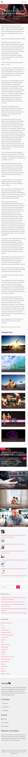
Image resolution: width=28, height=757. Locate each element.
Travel (2, 669)
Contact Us (6, 707)
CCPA (21, 750)
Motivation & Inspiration (7, 656)
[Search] (18, 587)
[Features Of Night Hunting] (13, 352)
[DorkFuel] (2, 2)
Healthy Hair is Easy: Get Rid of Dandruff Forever (13, 568)
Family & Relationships (7, 635)
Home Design (4, 647)
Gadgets (3, 639)
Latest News (4, 649)
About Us (5, 703)
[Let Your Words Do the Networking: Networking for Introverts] (2, 557)
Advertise (5, 710)
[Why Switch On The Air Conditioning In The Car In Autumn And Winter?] (14, 488)
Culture (3, 627)
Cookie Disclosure (14, 750)
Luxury (3, 654)
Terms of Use (18, 751)
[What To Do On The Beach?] (13, 371)
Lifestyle (3, 652)
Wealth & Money (5, 673)
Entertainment (7, 327)
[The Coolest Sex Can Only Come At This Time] (14, 507)
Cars (2, 625)
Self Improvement (5, 659)
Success (3, 664)
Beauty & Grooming (6, 623)
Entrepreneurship (5, 632)
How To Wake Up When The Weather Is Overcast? (14, 575)
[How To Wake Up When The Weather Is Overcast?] (2, 572)
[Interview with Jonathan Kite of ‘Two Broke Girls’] (13, 426)
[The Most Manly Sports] (13, 407)
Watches (3, 671)
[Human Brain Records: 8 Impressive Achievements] (13, 441)
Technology (4, 666)
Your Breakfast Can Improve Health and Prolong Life (11, 463)
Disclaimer (4, 751)
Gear (2, 642)
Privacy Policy (11, 751)
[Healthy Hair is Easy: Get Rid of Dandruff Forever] (2, 565)
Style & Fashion (5, 661)
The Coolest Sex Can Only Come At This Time (12, 544)
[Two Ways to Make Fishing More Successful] (13, 389)
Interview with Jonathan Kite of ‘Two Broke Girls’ (12, 453)
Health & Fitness (16, 327)
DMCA (24, 750)
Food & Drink (4, 637)
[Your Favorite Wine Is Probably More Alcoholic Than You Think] (14, 526)
